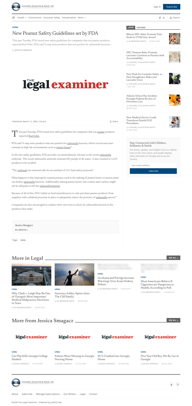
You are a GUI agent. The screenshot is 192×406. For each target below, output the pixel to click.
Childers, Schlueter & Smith (142, 62)
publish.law (56, 402)
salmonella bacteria (50, 186)
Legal (15, 27)
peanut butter (63, 147)
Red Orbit (34, 136)
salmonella (72, 143)
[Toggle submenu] (26, 17)
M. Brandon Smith (137, 41)
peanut (100, 132)
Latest (131, 27)
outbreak (22, 170)
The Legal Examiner (27, 402)
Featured (141, 27)
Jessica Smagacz (23, 50)
